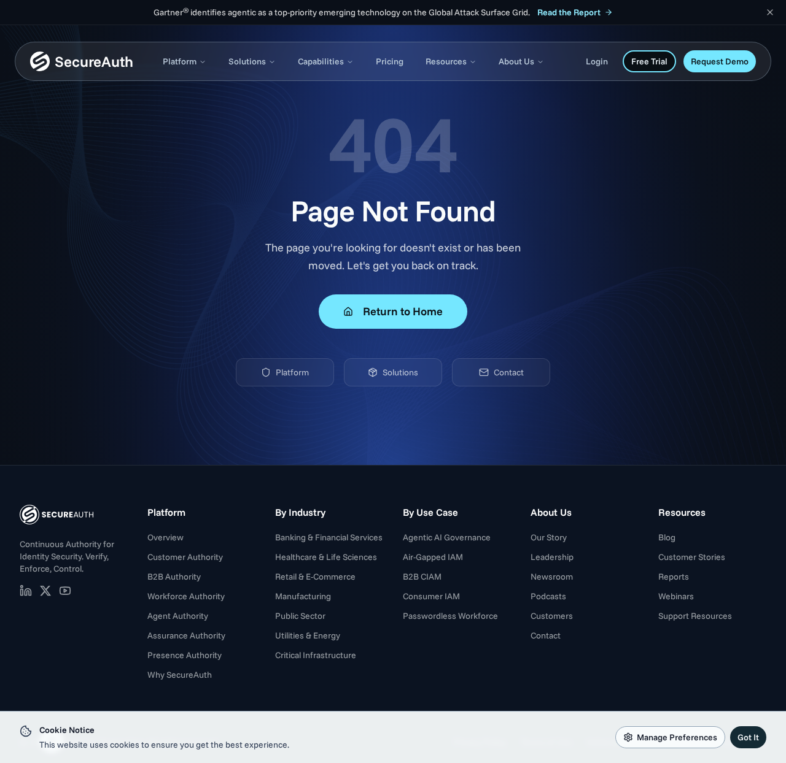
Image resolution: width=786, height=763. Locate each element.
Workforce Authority (186, 596)
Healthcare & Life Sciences (326, 556)
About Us (516, 61)
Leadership (552, 556)
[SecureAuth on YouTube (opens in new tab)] (65, 591)
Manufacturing (303, 596)
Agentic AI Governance (447, 537)
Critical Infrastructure (315, 655)
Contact (509, 372)
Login (597, 61)
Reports (673, 576)
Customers (552, 615)
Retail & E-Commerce (315, 576)
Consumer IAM (431, 596)
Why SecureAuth (179, 674)
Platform (179, 61)
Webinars (676, 596)
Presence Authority (184, 655)
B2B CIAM (422, 576)
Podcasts (548, 596)
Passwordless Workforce (450, 615)
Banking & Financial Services (329, 537)
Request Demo (720, 61)
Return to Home (403, 311)
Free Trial (649, 61)
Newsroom (552, 576)
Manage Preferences (677, 737)
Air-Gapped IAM (433, 556)
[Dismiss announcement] (770, 12)
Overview (165, 537)
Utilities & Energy (307, 635)
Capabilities (321, 61)
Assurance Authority (186, 635)
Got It (748, 737)
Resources (446, 61)
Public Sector (300, 615)
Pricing (389, 61)
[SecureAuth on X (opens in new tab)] (45, 591)
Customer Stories (691, 556)
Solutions (247, 61)
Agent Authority (177, 615)
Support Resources (695, 615)
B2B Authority (174, 576)
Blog (666, 537)
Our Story (549, 537)
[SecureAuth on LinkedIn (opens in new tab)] (26, 591)
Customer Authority (185, 556)
